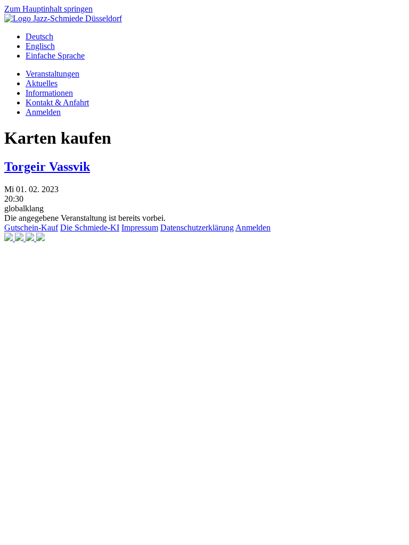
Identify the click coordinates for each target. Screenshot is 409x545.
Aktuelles (42, 83)
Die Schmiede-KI (89, 227)
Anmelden (43, 112)
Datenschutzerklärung (197, 227)
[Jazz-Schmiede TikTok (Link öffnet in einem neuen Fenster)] (40, 238)
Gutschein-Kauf (31, 227)
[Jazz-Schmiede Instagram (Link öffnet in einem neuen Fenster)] (20, 238)
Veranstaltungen (52, 73)
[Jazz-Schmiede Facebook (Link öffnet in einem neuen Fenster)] (9, 238)
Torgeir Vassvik (47, 167)
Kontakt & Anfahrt (57, 102)
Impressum (139, 227)
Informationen (49, 92)
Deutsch (39, 36)
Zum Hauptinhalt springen (48, 8)
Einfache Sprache (55, 55)
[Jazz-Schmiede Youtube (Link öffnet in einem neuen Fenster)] (31, 238)
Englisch (40, 46)
